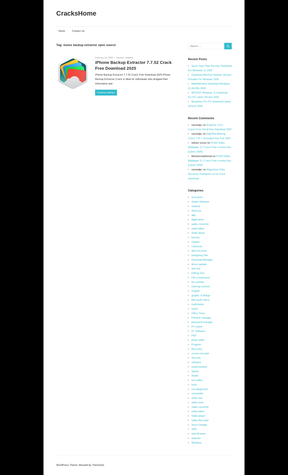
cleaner (195, 241)
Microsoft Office (200, 300)
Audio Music (198, 233)
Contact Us (78, 31)
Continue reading (105, 92)
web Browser (198, 433)
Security (196, 357)
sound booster (199, 366)
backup (120, 57)
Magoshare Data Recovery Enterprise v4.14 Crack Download (206, 174)
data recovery (199, 250)
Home (61, 31)
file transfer (197, 282)
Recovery (196, 349)
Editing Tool (197, 273)
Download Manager (202, 259)
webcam (196, 438)
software (129, 57)
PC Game (196, 326)
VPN (193, 429)
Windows (196, 442)
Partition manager (201, 317)
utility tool (196, 398)
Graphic (195, 291)
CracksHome (76, 13)
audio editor (197, 228)
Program (196, 344)
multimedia (197, 304)
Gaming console (200, 286)
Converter (196, 246)
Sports (195, 371)
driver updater (199, 264)
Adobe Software (200, 201)
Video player (198, 415)
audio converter (200, 224)
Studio (194, 375)
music (194, 308)
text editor (197, 380)
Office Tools (198, 313)
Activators (197, 197)
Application (197, 219)
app (193, 215)
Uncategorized (199, 389)
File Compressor (200, 277)
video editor (197, 411)
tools (194, 384)
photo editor (198, 340)
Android (195, 206)
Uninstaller (197, 393)
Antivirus (196, 210)
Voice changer (199, 424)
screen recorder (200, 353)
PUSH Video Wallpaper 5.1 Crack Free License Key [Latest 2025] (209, 147)
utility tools (197, 402)
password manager (202, 322)
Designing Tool (199, 255)
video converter (200, 407)
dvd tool (195, 268)
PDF (193, 335)
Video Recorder (200, 420)
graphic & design (200, 295)
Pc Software (198, 331)
